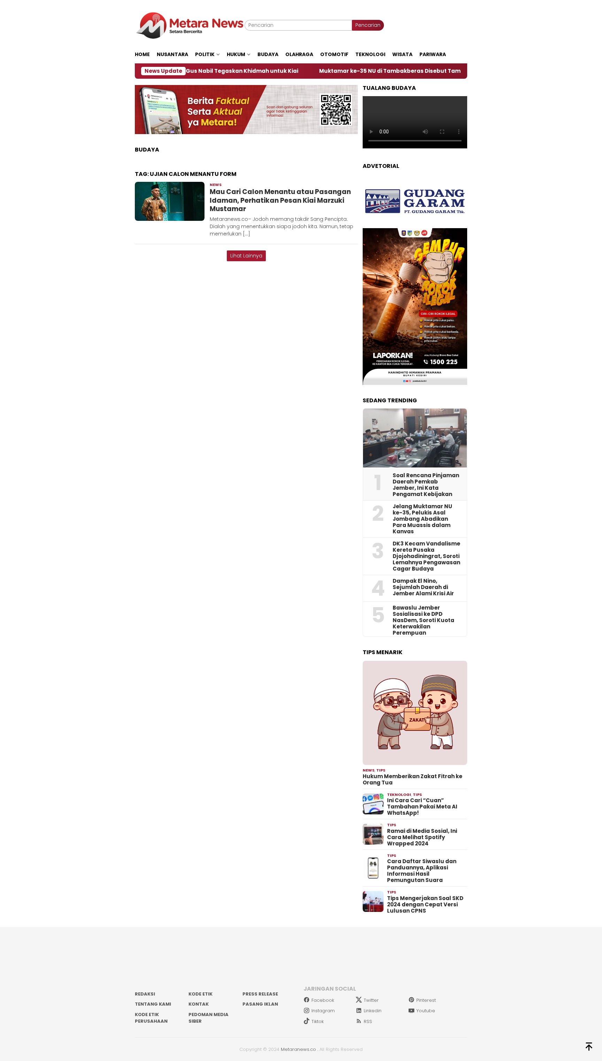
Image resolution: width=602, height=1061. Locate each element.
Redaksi (145, 994)
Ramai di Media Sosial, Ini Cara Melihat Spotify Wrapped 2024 (422, 837)
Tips (380, 770)
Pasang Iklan (260, 1004)
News (216, 184)
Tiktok (317, 1021)
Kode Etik (200, 994)
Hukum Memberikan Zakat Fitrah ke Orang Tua (412, 779)
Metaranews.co (298, 1049)
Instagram (323, 1010)
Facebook (322, 1000)
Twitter (371, 1000)
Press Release (260, 994)
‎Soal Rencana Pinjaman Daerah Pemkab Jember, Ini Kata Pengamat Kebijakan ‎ (426, 484)
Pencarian (367, 25)
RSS (368, 1021)
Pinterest (426, 1000)
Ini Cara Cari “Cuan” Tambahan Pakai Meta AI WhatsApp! (422, 806)
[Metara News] (190, 25)
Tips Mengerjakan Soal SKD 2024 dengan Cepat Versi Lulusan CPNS (425, 904)
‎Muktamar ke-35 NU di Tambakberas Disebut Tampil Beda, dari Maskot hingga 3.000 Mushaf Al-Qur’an (415, 71)
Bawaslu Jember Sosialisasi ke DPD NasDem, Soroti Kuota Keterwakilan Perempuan (423, 620)
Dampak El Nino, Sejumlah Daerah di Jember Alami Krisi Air (423, 587)
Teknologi (399, 794)
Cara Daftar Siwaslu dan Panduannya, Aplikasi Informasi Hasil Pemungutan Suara (421, 870)
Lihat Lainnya (246, 255)
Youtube (425, 1010)
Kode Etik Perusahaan (151, 1018)
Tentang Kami (153, 1004)
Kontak (198, 1004)
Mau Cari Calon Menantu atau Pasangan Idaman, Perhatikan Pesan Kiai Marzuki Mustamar (280, 200)
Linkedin (372, 1010)
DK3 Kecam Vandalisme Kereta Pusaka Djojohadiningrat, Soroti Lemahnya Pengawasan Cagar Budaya (426, 556)
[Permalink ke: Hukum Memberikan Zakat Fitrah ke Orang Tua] (415, 713)
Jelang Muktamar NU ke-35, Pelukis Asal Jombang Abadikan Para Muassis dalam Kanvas (422, 519)
